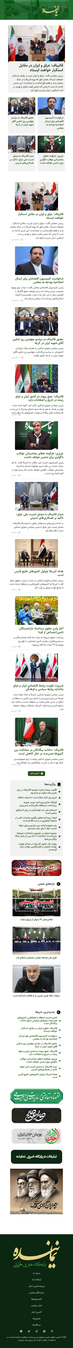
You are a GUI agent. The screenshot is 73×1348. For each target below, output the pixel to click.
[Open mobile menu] (66, 10)
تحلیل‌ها (36, 1318)
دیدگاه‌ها (37, 1325)
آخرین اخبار (36, 1312)
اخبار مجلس (36, 1305)
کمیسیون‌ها (36, 1299)
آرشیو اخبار (34, 773)
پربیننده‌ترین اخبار (37, 1286)
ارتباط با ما (36, 1279)
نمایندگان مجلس (36, 1292)
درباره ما (36, 1273)
